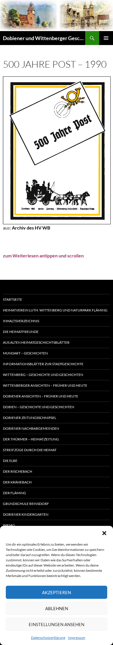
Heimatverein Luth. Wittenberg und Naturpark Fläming (55, 310)
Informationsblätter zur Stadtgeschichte (43, 364)
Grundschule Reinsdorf (26, 503)
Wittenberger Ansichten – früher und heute (45, 385)
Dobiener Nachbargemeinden (31, 428)
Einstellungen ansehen (56, 624)
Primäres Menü (106, 38)
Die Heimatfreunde (21, 331)
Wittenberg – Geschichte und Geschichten (43, 374)
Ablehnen (56, 608)
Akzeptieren (56, 592)
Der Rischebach (17, 471)
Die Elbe (10, 460)
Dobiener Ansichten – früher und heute (40, 396)
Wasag (9, 525)
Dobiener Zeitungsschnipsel (29, 417)
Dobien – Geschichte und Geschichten (38, 407)
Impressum (76, 637)
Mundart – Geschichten (25, 353)
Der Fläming (14, 493)
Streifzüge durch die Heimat (30, 450)
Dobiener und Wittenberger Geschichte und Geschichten (44, 38)
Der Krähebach (17, 482)
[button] (104, 533)
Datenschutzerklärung (48, 637)
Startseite (12, 299)
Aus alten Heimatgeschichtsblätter (36, 342)
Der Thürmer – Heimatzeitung (31, 439)
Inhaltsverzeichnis (21, 321)
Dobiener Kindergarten (25, 514)
